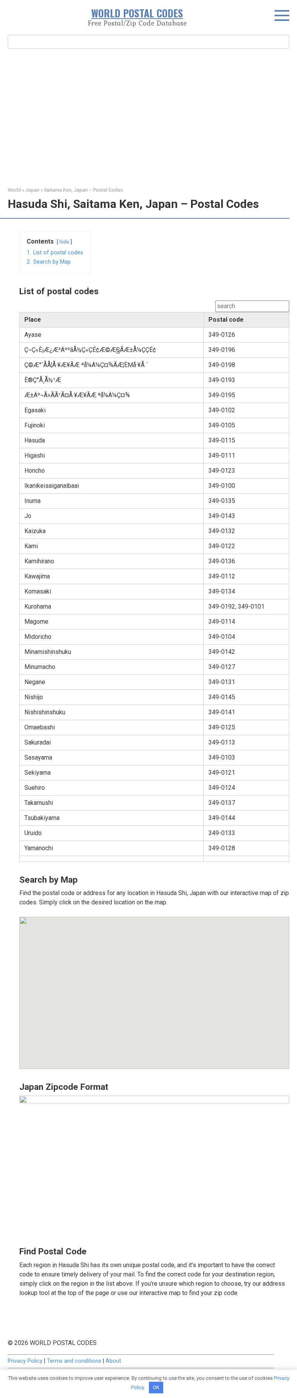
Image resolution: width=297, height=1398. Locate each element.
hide (64, 242)
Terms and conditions (74, 1361)
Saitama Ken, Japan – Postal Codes (83, 190)
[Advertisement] (148, 116)
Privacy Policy (25, 1361)
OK (156, 1387)
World (14, 190)
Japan (32, 190)
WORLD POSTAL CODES (137, 13)
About (113, 1361)
